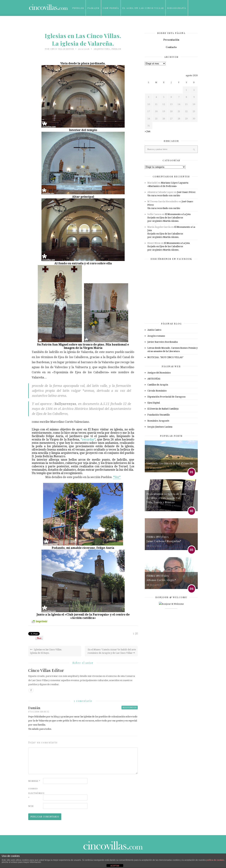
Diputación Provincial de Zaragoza (166, 396)
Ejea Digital (153, 402)
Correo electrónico (35, 793)
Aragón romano (156, 336)
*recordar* (88, 439)
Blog (75, 23)
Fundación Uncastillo (158, 414)
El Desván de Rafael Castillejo (163, 408)
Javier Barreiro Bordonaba (162, 342)
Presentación (171, 39)
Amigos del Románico (159, 372)
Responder (130, 707)
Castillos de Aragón (157, 384)
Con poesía (111, 8)
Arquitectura (102, 49)
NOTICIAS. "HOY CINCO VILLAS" (165, 357)
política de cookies (215, 860)
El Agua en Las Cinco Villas (143, 8)
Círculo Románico (157, 390)
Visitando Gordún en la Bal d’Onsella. (170, 463)
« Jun (147, 131)
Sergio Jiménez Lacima (159, 426)
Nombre (34, 781)
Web (31, 806)
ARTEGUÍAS (153, 378)
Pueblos (78, 8)
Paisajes (93, 8)
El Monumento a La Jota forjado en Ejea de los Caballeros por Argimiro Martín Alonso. (169, 217)
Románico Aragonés (158, 420)
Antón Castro (154, 330)
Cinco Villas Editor (62, 49)
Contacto (171, 47)
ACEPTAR (114, 866)
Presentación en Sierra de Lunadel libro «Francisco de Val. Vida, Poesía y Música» (166, 498)
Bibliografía (176, 8)
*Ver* (117, 477)
